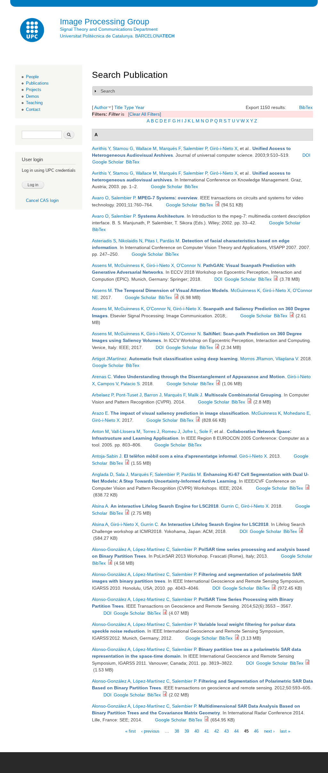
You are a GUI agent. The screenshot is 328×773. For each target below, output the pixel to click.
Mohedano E (296, 413)
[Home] (32, 31)
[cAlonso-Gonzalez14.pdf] (206, 719)
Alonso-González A (111, 549)
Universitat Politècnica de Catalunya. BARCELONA (117, 35)
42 (216, 730)
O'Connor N (188, 265)
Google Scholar (108, 161)
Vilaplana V (286, 358)
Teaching (34, 102)
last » (285, 730)
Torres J (151, 431)
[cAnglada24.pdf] (307, 488)
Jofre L (190, 431)
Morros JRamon (256, 358)
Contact (33, 109)
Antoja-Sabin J (106, 456)
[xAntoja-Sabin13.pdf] (127, 463)
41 (206, 730)
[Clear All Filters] (144, 114)
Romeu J (171, 431)
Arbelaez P (102, 394)
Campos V (107, 383)
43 (226, 730)
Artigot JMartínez (109, 358)
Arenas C (101, 376)
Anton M (100, 431)
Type (129, 107)
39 (186, 730)
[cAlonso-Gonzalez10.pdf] (273, 588)
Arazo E (100, 413)
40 (196, 730)
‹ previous (150, 730)
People (32, 76)
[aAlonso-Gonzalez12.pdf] (165, 694)
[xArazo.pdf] (198, 420)
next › (269, 730)
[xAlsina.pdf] (127, 513)
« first (130, 730)
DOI (306, 155)
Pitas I (151, 240)
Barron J (152, 394)
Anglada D (102, 474)
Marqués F (170, 148)
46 (256, 730)
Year (139, 107)
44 (236, 730)
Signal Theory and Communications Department (109, 29)
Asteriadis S (104, 240)
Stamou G (123, 148)
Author (101, 107)
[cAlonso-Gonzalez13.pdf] (110, 563)
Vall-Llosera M (125, 431)
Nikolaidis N (130, 240)
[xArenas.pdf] (218, 383)
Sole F (205, 431)
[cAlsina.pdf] (301, 531)
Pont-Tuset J (129, 394)
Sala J (122, 474)
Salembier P (195, 148)
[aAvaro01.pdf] (217, 204)
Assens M (102, 265)
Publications (37, 83)
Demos (32, 96)
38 (177, 730)
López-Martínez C (151, 549)
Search (108, 91)
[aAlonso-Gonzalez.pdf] (165, 613)
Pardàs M (169, 240)
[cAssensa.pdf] (275, 279)
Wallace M (146, 148)
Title (118, 107)
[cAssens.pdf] (217, 347)
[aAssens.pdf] (291, 315)
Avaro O (100, 197)
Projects (33, 89)
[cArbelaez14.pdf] (249, 401)
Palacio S (130, 383)
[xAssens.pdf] (176, 297)
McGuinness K (129, 265)
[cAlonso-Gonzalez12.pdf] (237, 638)
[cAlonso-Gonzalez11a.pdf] (307, 663)
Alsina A (100, 506)
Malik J (195, 394)
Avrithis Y (101, 148)
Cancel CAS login (42, 200)
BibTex (306, 107)
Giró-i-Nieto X (223, 148)
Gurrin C (229, 506)
